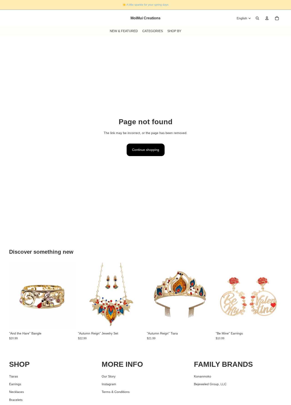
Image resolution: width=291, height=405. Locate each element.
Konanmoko (202, 376)
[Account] (267, 18)
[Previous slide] (16, 296)
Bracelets (16, 399)
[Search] (257, 18)
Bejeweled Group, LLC (210, 384)
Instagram (109, 384)
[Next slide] (68, 296)
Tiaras (13, 376)
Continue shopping (145, 150)
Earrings (15, 384)
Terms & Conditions (116, 392)
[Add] (68, 322)
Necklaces (16, 392)
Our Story (108, 376)
